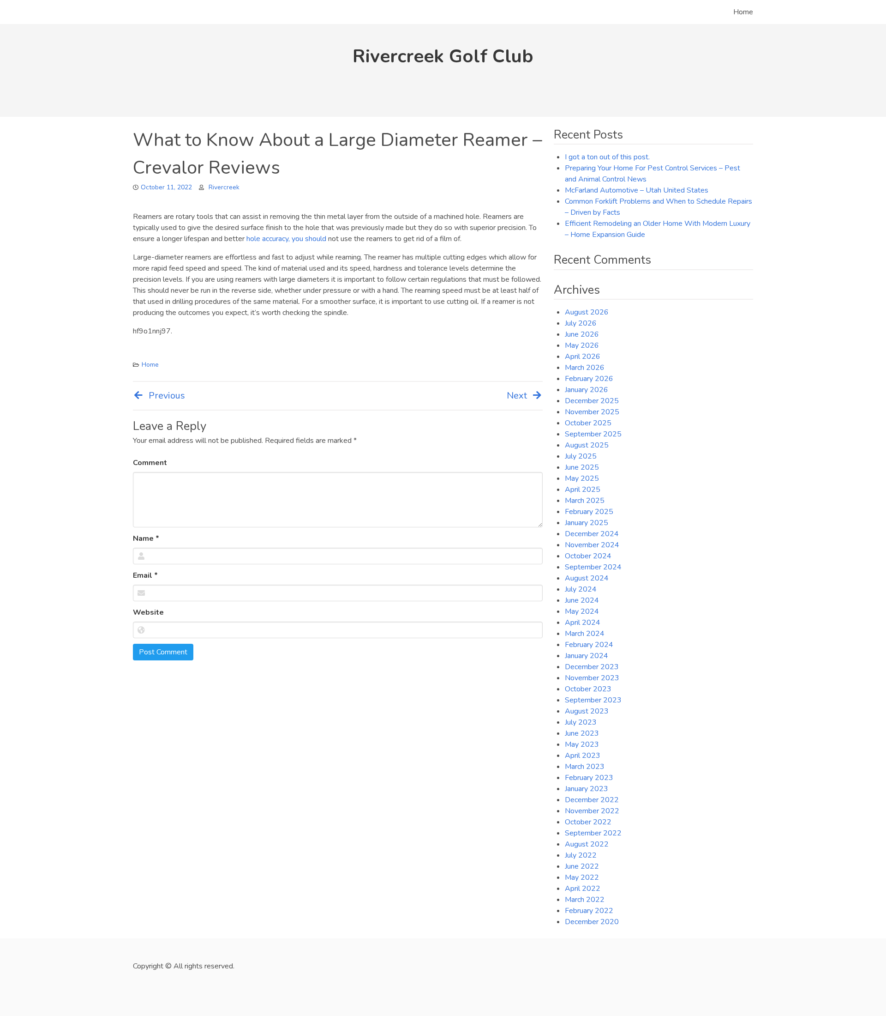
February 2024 (589, 645)
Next (517, 395)
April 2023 (582, 755)
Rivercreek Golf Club (443, 56)
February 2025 (589, 512)
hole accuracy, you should (286, 239)
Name (146, 538)
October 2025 (588, 423)
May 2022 (582, 877)
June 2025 (582, 467)
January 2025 (586, 523)
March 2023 (585, 767)
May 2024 (582, 611)
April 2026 (582, 356)
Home (743, 12)
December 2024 (592, 534)
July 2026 (581, 323)
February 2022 (589, 911)
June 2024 (582, 600)
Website (148, 612)
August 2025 (587, 445)
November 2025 (592, 412)
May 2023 (582, 744)
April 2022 (582, 888)
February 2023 (589, 778)
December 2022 (592, 800)
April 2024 (582, 622)
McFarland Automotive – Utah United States (636, 190)
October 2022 (588, 822)
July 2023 (581, 722)
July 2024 (581, 589)
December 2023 (592, 667)
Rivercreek (224, 187)
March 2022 (585, 900)
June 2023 (582, 733)
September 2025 (593, 434)
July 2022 (581, 855)
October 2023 (588, 689)
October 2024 (588, 556)
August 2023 (587, 711)
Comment (150, 463)
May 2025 (582, 478)
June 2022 (582, 866)
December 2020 (592, 922)
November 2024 (592, 545)
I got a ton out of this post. (607, 157)
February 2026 (589, 379)
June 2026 (582, 334)
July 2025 (581, 456)
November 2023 (592, 678)
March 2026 (585, 368)
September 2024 (593, 567)
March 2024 (585, 634)
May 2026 (582, 345)
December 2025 (592, 401)
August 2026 (587, 312)
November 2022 (592, 811)
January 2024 (586, 656)
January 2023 (586, 789)
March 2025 (585, 501)
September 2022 (593, 833)
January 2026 (586, 390)
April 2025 (582, 489)
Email (145, 575)
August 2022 (587, 844)
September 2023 (593, 700)
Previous (167, 395)
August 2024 (587, 578)
